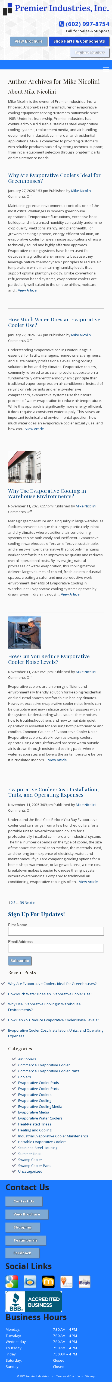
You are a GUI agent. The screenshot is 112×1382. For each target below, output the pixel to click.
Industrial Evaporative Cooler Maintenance (53, 1136)
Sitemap (90, 1376)
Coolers (24, 1076)
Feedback (22, 1252)
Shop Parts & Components (79, 41)
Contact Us (24, 1201)
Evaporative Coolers (35, 1094)
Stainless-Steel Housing (37, 1147)
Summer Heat (29, 1153)
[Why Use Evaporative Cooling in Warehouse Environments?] (24, 480)
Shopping (23, 1227)
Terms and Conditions (69, 1376)
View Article (27, 290)
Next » (30, 902)
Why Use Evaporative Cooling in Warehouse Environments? (47, 493)
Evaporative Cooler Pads (38, 1082)
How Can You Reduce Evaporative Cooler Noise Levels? (49, 658)
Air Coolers (27, 1059)
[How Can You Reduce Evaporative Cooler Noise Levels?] (24, 646)
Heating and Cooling (34, 1130)
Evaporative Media (33, 1112)
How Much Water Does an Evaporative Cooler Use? (54, 322)
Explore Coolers (90, 52)
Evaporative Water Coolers (40, 1118)
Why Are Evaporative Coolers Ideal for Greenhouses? (54, 177)
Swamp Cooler (30, 1159)
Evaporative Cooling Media (40, 1106)
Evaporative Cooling (34, 1100)
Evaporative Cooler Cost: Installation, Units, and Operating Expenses (53, 792)
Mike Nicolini (81, 190)
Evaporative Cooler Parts (38, 1088)
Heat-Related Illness (34, 1124)
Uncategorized (30, 1171)
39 (22, 902)
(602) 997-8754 (86, 24)
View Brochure (29, 41)
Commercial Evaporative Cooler (44, 1065)
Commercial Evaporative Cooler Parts (48, 1071)
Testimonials (26, 1240)
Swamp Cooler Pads (34, 1165)
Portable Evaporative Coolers (42, 1141)
